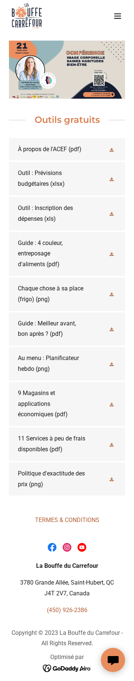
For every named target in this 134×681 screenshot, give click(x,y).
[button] (117, 16)
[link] (27, 16)
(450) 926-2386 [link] (67, 610)
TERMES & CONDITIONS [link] (67, 520)
